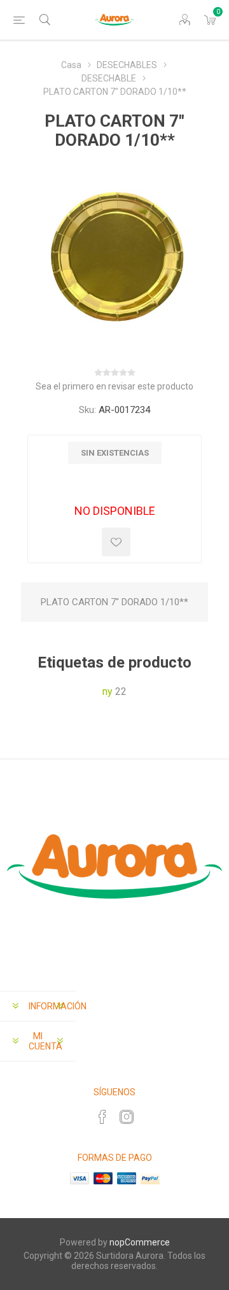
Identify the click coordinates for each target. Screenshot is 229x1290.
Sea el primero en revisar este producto (114, 386)
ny (107, 691)
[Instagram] (126, 1117)
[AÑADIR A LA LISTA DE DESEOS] (116, 542)
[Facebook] (102, 1117)
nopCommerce (139, 1242)
